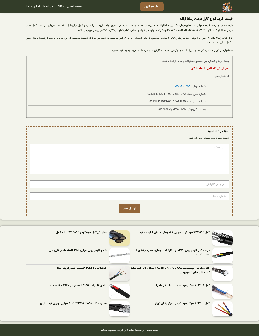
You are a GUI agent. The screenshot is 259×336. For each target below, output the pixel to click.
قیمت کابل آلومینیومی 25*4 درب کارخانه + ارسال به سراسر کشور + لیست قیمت (173, 252)
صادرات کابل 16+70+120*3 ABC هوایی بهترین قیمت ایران (73, 303)
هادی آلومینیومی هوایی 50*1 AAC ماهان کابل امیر (78, 250)
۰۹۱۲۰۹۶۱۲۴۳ (182, 86)
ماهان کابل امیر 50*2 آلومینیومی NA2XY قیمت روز (78, 286)
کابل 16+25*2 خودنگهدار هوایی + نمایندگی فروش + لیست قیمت (173, 232)
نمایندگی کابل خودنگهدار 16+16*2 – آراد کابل (81, 232)
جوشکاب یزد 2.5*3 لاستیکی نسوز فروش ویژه (82, 268)
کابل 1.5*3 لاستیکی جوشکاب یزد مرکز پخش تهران (182, 303)
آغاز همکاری (151, 6)
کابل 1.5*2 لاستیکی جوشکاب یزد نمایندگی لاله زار (182, 286)
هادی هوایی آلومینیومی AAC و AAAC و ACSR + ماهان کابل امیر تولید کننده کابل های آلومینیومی (170, 270)
